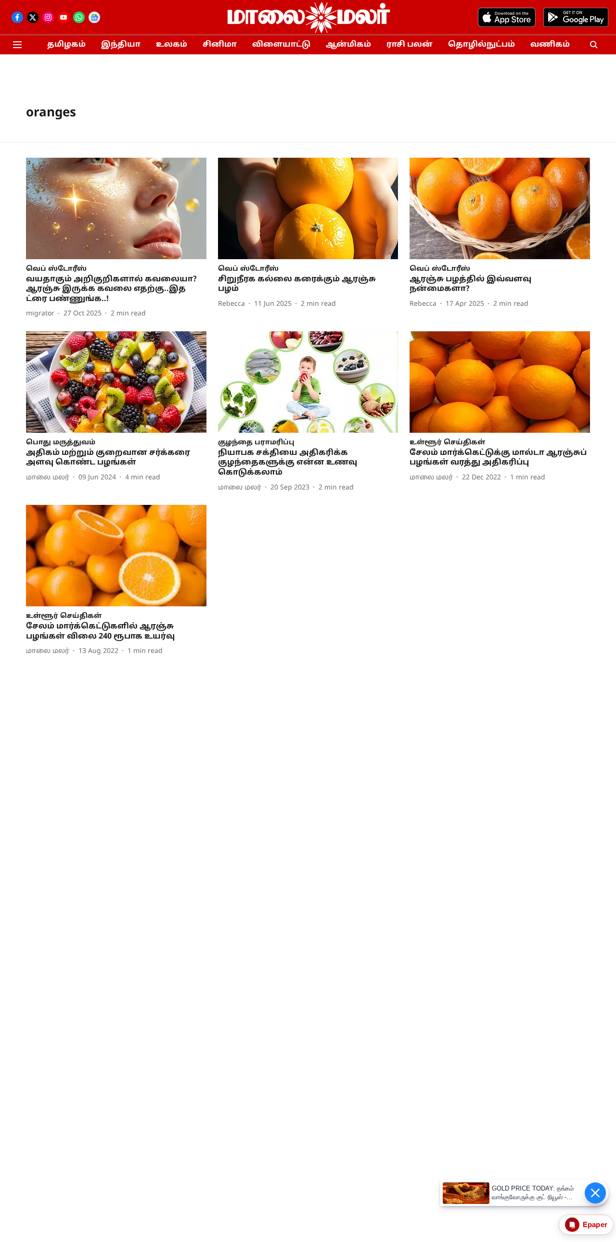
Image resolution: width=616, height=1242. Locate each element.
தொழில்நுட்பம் (481, 45)
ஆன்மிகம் (348, 45)
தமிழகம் (66, 45)
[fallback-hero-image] (116, 208)
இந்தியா (121, 45)
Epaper (595, 1224)
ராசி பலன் (409, 45)
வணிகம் (550, 45)
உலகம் (171, 45)
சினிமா (220, 45)
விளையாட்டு (281, 45)
